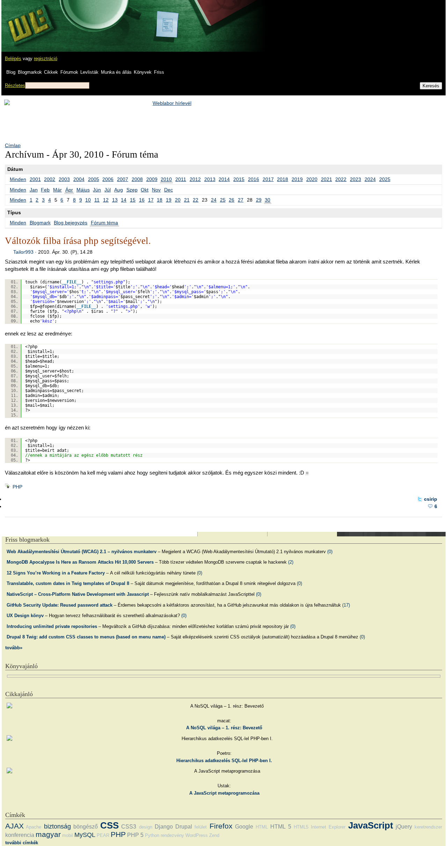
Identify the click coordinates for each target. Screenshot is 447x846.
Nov (156, 190)
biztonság (57, 826)
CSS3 (128, 827)
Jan (34, 190)
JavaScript (370, 825)
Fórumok (69, 72)
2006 (107, 179)
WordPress (196, 835)
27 (240, 200)
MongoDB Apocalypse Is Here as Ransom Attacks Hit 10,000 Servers (80, 562)
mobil (67, 835)
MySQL (84, 834)
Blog (10, 72)
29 (259, 200)
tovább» (13, 647)
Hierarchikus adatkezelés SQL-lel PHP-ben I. (224, 760)
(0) (329, 551)
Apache (33, 827)
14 (123, 200)
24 (214, 200)
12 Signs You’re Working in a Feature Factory (56, 573)
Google (244, 827)
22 (195, 200)
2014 (224, 179)
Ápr (69, 190)
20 (178, 200)
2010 (166, 179)
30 (267, 200)
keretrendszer (428, 827)
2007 (122, 179)
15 (132, 200)
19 (168, 200)
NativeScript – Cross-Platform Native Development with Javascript (78, 594)
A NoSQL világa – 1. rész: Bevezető (224, 727)
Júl (107, 190)
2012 (195, 179)
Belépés (13, 58)
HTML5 (301, 827)
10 (88, 200)
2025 (384, 179)
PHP (17, 487)
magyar (48, 834)
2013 (209, 179)
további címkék (21, 842)
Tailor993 (23, 252)
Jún (97, 190)
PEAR (103, 835)
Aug (118, 190)
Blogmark (40, 222)
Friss (159, 72)
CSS (109, 825)
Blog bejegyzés (70, 222)
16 (142, 200)
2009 (151, 179)
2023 (355, 179)
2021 (326, 179)
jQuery (404, 827)
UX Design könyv (25, 615)
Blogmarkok (30, 72)
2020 (311, 179)
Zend (214, 835)
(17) (346, 605)
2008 (137, 179)
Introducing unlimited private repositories (52, 626)
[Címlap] (28, 19)
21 (187, 200)
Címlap (13, 145)
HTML (262, 827)
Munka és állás (116, 72)
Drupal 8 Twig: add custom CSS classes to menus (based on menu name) (86, 636)
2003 (64, 179)
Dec (168, 190)
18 (159, 200)
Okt (144, 190)
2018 (282, 179)
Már (57, 190)
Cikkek (51, 72)
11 (97, 200)
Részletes (15, 85)
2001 (35, 179)
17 (151, 200)
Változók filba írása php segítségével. (78, 241)
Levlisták (89, 72)
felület (201, 827)
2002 (49, 179)
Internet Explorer (328, 827)
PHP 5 (135, 835)
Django (164, 827)
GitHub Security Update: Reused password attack (59, 605)
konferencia (19, 835)
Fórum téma (104, 222)
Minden (18, 179)
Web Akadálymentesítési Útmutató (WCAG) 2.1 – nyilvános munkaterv (81, 551)
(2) (290, 562)
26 (231, 200)
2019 (297, 179)
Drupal (183, 827)
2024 (370, 179)
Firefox (221, 826)
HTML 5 (280, 827)
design (145, 827)
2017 (268, 179)
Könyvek (143, 72)
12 (106, 200)
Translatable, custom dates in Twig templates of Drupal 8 (68, 583)
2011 (180, 179)
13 (115, 200)
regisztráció (45, 58)
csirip (430, 499)
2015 (238, 179)
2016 (253, 179)
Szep (132, 190)
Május (83, 190)
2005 (93, 179)
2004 (79, 179)
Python (152, 835)
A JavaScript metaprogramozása (224, 793)
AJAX (14, 826)
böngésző (85, 827)
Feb (45, 190)
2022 (340, 179)
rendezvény (172, 835)
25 (223, 200)
